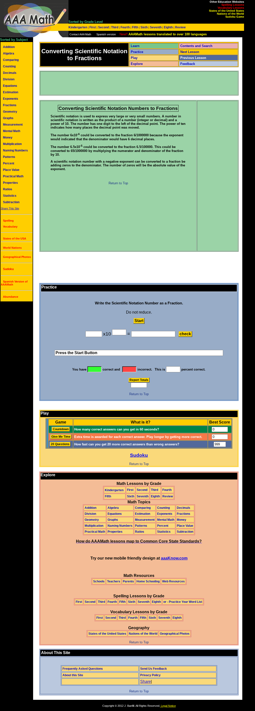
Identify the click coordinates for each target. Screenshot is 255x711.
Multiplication (12, 144)
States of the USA (14, 238)
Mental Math (11, 131)
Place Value (11, 170)
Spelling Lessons (232, 4)
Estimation (10, 92)
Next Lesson (189, 52)
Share (145, 681)
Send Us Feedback (153, 668)
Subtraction (11, 202)
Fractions (9, 105)
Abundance (10, 296)
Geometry (10, 111)
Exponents (10, 98)
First (93, 27)
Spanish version (106, 34)
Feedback (187, 64)
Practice (137, 52)
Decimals (9, 73)
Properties (10, 183)
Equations (10, 86)
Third (114, 27)
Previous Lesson (193, 58)
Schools (99, 581)
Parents (128, 581)
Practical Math (13, 176)
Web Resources (173, 581)
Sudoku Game (234, 16)
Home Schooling (148, 581)
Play (134, 58)
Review (180, 27)
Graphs (8, 118)
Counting (9, 66)
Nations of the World (230, 13)
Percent (8, 163)
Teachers (113, 581)
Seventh (155, 27)
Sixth (144, 27)
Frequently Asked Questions (83, 668)
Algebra (8, 53)
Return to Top (118, 183)
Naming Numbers (15, 150)
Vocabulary (10, 226)
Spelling (8, 220)
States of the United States (226, 10)
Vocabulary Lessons (231, 7)
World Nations (12, 247)
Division (8, 79)
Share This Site (10, 208)
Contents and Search (196, 46)
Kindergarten (78, 27)
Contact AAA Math (80, 34)
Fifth (135, 27)
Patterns (9, 157)
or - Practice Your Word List (182, 602)
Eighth (168, 27)
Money (7, 137)
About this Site (73, 675)
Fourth (125, 27)
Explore (137, 64)
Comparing (11, 60)
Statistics (9, 195)
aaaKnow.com (174, 558)
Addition (9, 47)
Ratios (7, 189)
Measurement (13, 124)
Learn (135, 46)
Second (103, 27)
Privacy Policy (150, 675)
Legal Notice (168, 705)
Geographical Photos (17, 256)
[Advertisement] (131, 83)
